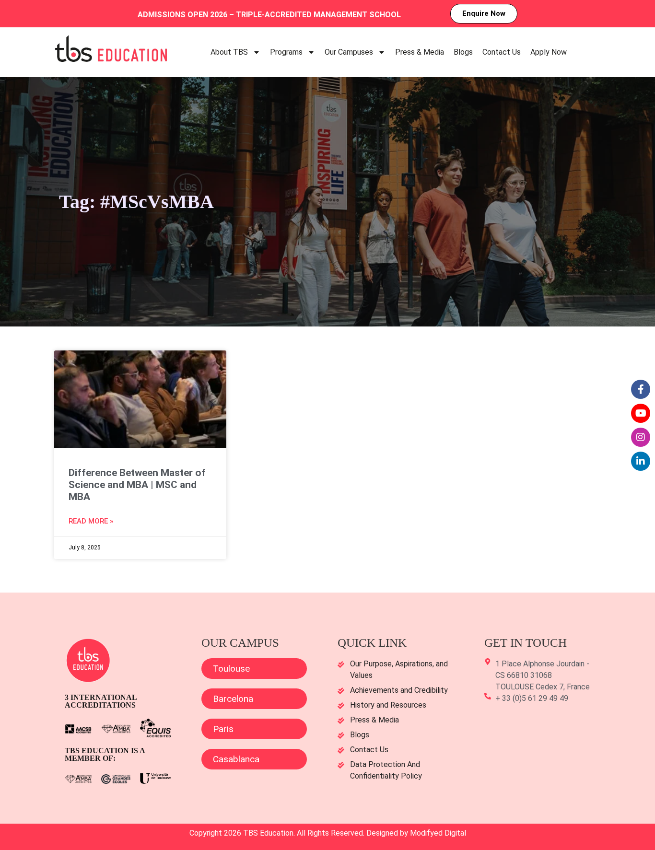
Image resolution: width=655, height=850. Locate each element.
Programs (286, 52)
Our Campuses (349, 52)
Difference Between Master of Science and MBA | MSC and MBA (137, 484)
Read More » (91, 521)
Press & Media (419, 52)
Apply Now (548, 52)
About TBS (229, 52)
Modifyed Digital (438, 833)
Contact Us (501, 52)
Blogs (463, 52)
